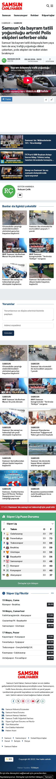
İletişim (17, 741)
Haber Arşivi (11, 731)
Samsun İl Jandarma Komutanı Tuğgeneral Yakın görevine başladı (42, 432)
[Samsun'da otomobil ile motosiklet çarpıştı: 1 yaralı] (41, 218)
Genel (7, 741)
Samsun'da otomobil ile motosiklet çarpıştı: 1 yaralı (40, 229)
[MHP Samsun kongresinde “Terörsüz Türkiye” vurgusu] (41, 245)
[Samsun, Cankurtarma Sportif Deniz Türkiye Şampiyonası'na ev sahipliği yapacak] (13, 478)
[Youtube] (33, 701)
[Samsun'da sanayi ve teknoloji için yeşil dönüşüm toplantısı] (14, 271)
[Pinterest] (23, 701)
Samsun (6, 15)
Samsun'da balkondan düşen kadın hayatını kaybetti (40, 282)
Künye (27, 741)
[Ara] (47, 6)
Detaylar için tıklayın (28, 583)
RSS (10, 759)
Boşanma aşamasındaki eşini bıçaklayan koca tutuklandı (42, 494)
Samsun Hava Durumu (15, 713)
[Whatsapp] (43, 701)
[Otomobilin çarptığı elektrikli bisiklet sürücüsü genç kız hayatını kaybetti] (14, 218)
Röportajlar (48, 15)
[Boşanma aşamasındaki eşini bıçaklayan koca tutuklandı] (42, 478)
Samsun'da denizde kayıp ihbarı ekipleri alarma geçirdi (40, 463)
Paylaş (8, 99)
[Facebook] (13, 701)
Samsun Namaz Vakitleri (16, 715)
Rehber (35, 15)
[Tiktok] (38, 701)
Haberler (6, 23)
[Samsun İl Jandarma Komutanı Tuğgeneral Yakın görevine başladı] (42, 417)
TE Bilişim (35, 768)
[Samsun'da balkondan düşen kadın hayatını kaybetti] (41, 271)
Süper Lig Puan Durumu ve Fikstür (20, 722)
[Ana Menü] (52, 6)
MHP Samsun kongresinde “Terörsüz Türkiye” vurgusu (40, 256)
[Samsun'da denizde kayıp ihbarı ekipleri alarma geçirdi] (42, 447)
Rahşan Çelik (24, 189)
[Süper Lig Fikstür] (52, 593)
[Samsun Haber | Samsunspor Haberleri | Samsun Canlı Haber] (12, 6)
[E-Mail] (20, 195)
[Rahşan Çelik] (8, 191)
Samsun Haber (10, 746)
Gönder (8, 333)
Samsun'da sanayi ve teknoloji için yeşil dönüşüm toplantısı (12, 282)
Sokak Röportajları (39, 738)
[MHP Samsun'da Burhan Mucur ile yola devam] (14, 245)
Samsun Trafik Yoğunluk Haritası (19, 718)
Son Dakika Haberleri (15, 727)
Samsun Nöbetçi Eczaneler (17, 709)
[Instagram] (28, 701)
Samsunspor (20, 15)
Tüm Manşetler (12, 724)
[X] (18, 701)
